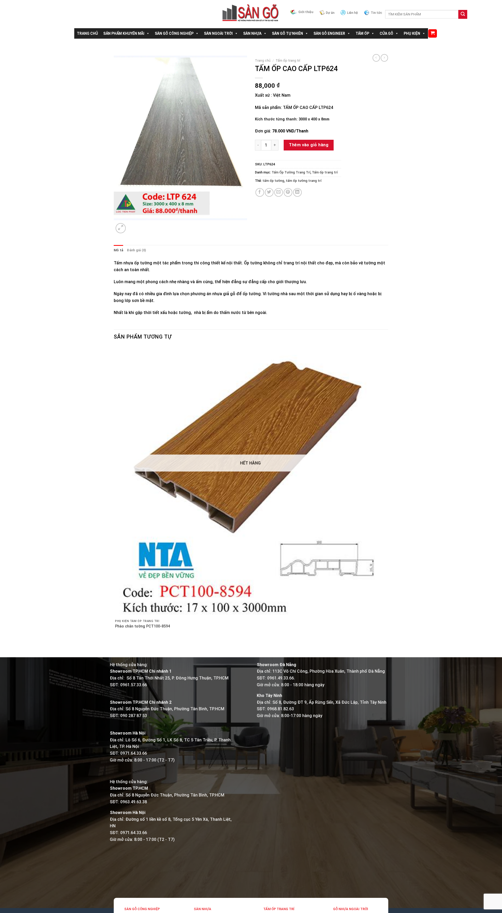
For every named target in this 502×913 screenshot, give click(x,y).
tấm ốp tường (273, 181)
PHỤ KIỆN (412, 33)
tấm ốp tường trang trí (303, 181)
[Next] (133, 225)
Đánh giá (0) (136, 250)
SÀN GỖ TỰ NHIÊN (287, 33)
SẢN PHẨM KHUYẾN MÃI (123, 33)
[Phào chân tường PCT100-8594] (250, 481)
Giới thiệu (305, 12)
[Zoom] (121, 228)
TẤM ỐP (362, 33)
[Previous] (116, 648)
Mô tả (118, 250)
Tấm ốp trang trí (288, 60)
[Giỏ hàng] (432, 33)
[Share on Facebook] (259, 192)
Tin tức (376, 13)
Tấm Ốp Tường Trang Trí (291, 172)
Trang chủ (263, 60)
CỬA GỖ (386, 33)
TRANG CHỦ (87, 33)
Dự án (330, 13)
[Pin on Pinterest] (288, 192)
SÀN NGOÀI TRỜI (218, 33)
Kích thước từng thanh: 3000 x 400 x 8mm (292, 119)
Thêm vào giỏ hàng (308, 144)
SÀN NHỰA (252, 33)
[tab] (118, 250)
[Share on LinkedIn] (297, 192)
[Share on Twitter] (269, 192)
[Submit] (462, 14)
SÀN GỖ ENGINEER (329, 33)
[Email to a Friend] (278, 192)
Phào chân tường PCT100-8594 (142, 626)
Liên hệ (352, 13)
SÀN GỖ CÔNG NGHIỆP (174, 33)
